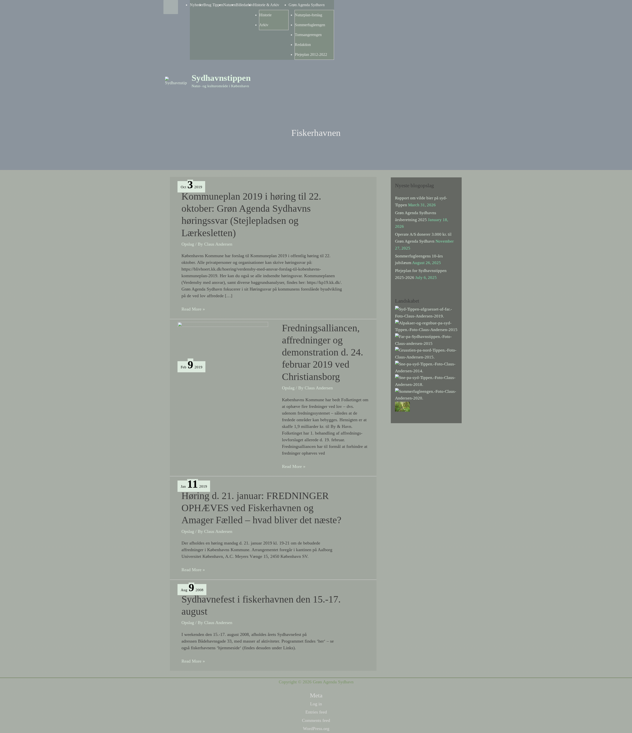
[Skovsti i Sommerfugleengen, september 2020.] (402, 406)
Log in (316, 703)
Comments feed (316, 720)
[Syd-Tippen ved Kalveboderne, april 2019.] (426, 312)
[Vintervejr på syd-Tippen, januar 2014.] (426, 367)
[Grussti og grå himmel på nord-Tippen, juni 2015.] (426, 353)
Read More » (193, 309)
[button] (462, 74)
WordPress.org (316, 728)
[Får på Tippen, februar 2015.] (426, 339)
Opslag (187, 244)
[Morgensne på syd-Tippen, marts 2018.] (426, 380)
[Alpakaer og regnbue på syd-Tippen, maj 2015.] (426, 326)
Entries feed (316, 712)
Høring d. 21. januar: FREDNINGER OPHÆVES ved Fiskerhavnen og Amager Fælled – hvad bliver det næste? (261, 507)
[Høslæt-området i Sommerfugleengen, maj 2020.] (426, 394)
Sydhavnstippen (221, 78)
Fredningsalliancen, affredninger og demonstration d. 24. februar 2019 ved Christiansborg (322, 352)
